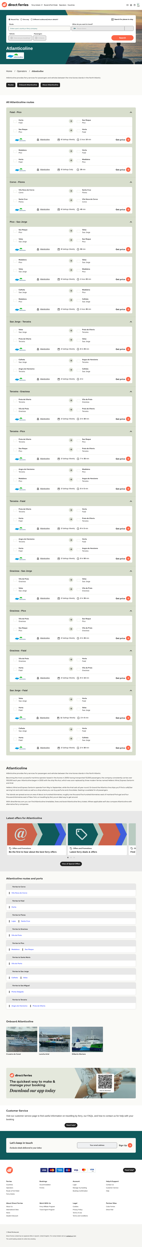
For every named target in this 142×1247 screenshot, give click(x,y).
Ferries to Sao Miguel (21, 986)
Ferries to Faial (18, 901)
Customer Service (112, 1188)
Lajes (14, 921)
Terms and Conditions (80, 1216)
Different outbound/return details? (45, 19)
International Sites (12, 1209)
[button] (71, 112)
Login (75, 1185)
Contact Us (110, 1185)
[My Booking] (127, 5)
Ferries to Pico (18, 943)
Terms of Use (77, 1213)
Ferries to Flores (19, 915)
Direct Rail (109, 1209)
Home (9, 71)
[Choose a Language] (138, 5)
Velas (25, 978)
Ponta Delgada (18, 992)
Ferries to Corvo (19, 887)
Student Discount (12, 1216)
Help (107, 1191)
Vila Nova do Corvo (19, 893)
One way (26, 19)
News (8, 1213)
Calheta (15, 978)
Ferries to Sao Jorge (20, 971)
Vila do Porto (17, 964)
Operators (62, 5)
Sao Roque (29, 949)
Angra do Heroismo (19, 1006)
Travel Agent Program (47, 1209)
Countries (71, 5)
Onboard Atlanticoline (28, 85)
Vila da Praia (17, 935)
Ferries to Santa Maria (21, 957)
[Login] (131, 5)
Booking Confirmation (80, 1191)
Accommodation (45, 1185)
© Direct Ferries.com (12, 1232)
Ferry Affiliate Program (47, 1206)
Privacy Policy (77, 1209)
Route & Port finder (51, 5)
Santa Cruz (25, 921)
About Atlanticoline (50, 85)
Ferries (41, 1188)
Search (122, 38)
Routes (11, 85)
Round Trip (15, 19)
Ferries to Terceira (19, 1000)
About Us (9, 1206)
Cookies (75, 1206)
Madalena (16, 949)
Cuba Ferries (110, 1206)
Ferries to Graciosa (20, 929)
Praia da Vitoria (39, 1006)
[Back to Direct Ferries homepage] (15, 5)
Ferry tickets (10, 1194)
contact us (69, 1236)
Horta (14, 907)
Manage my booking (80, 1188)
